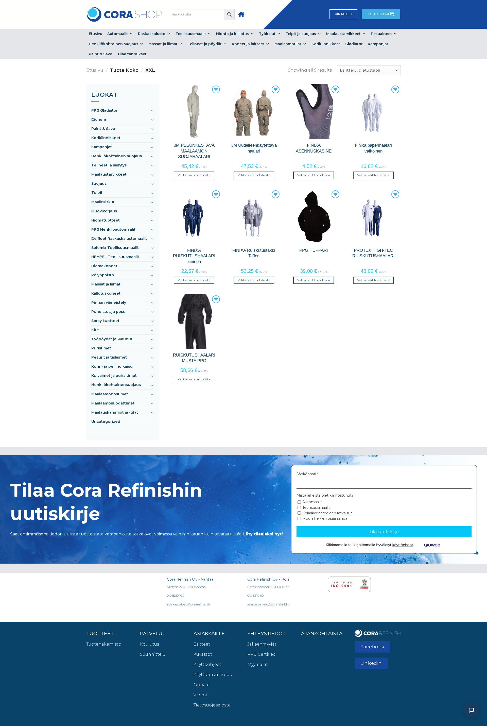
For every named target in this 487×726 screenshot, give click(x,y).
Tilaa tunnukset (132, 54)
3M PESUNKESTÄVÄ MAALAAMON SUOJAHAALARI (194, 151)
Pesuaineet (381, 33)
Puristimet (101, 348)
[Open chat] (471, 710)
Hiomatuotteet (105, 220)
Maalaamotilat (287, 44)
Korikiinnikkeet (325, 44)
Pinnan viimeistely (108, 302)
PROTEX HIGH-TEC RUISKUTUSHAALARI (373, 253)
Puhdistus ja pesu (108, 311)
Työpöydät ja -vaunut (111, 339)
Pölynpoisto (102, 275)
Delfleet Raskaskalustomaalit (119, 238)
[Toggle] (152, 110)
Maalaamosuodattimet (112, 403)
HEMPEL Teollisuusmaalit (115, 257)
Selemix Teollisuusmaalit (115, 247)
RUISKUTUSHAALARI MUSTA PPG (194, 357)
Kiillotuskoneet (105, 293)
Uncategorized (105, 421)
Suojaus (99, 183)
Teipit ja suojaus (301, 33)
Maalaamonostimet (109, 394)
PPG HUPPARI (313, 250)
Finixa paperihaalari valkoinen (373, 148)
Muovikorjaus (104, 211)
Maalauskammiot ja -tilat (114, 412)
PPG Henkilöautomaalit (113, 229)
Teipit (96, 192)
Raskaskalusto (151, 33)
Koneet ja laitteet (248, 44)
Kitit (95, 330)
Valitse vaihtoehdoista (194, 175)
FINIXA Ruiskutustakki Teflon (253, 253)
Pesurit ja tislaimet (109, 357)
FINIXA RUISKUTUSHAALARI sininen (194, 256)
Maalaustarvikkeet (343, 33)
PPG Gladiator (104, 110)
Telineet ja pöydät (205, 44)
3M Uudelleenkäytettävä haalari (254, 148)
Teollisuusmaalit (191, 33)
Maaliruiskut (103, 202)
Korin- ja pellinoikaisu (112, 366)
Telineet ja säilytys (109, 165)
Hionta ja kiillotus (232, 33)
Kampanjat (378, 44)
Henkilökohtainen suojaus (113, 44)
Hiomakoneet (104, 266)
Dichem (98, 119)
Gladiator (354, 44)
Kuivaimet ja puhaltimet (114, 375)
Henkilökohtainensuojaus (116, 384)
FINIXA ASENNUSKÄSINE (314, 148)
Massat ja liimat (163, 44)
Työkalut (267, 33)
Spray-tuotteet (105, 320)
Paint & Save (100, 54)
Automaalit (117, 33)
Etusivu (95, 33)
